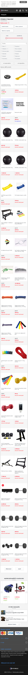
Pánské (17, 53)
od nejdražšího (21, 63)
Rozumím (23, 2)
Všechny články (12, 624)
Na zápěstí (17, 58)
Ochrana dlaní (5, 51)
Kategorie (3, 14)
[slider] (6, 38)
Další (19, 569)
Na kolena (4, 58)
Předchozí (8, 569)
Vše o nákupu (5, 638)
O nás (2, 642)
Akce (4, 46)
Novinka (17, 46)
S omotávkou (18, 51)
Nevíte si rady (4, 23)
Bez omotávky (18, 48)
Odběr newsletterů (6, 649)
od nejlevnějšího (7, 63)
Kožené (4, 56)
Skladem (5, 48)
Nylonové (17, 56)
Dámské (4, 53)
